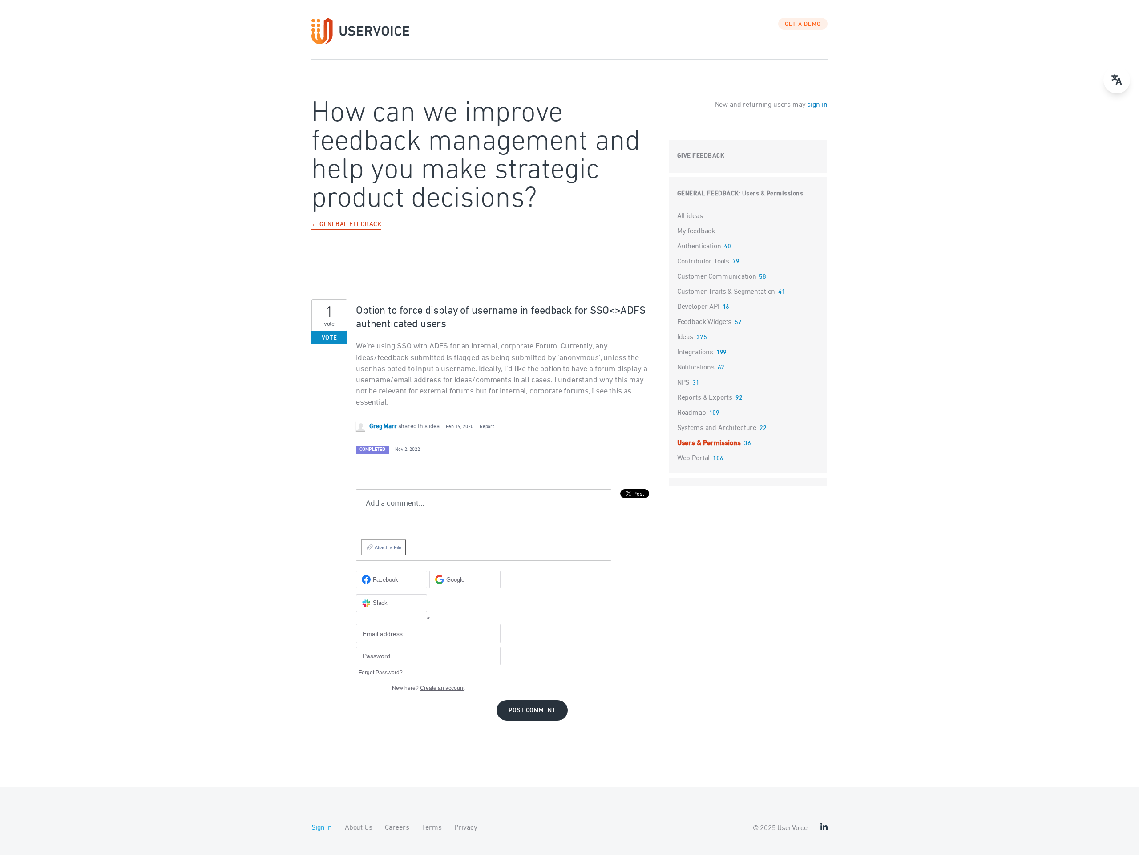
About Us (358, 827)
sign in (817, 105)
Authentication (699, 246)
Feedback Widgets (704, 322)
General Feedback (708, 194)
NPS (683, 382)
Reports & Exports (704, 397)
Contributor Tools (703, 261)
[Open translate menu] (1116, 80)
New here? (428, 688)
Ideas (685, 337)
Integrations (695, 352)
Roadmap (691, 413)
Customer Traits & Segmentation (726, 292)
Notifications (696, 367)
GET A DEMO (803, 24)
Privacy (465, 827)
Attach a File (388, 547)
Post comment (532, 710)
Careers (397, 827)
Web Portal (693, 458)
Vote (329, 338)
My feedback (696, 231)
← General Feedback (346, 225)
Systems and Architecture (716, 428)
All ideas (690, 216)
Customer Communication (716, 276)
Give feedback (701, 156)
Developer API (698, 307)
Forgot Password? (381, 672)
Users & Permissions (773, 194)
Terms (431, 827)
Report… (488, 426)
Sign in (321, 827)
